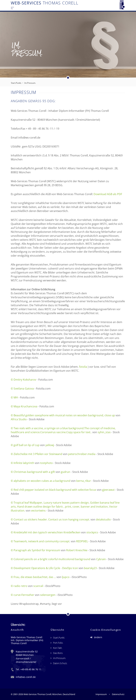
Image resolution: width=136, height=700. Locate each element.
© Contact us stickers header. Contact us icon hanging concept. (50, 519)
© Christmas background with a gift (33, 472)
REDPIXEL (82, 541)
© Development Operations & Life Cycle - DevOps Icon (44, 568)
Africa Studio (19, 419)
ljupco (65, 577)
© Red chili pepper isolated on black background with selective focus (53, 490)
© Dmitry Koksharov (23, 379)
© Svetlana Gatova (22, 388)
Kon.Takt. (57, 647)
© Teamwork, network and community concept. (40, 541)
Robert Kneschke (76, 550)
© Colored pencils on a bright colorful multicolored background (50, 559)
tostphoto (46, 463)
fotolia (83, 367)
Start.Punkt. (16, 83)
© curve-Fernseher (22, 595)
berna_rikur (83, 481)
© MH (14, 397)
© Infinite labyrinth (22, 463)
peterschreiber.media (81, 454)
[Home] (122, 5)
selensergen (47, 595)
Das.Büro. (58, 653)
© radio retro (19, 586)
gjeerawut (108, 490)
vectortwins (38, 510)
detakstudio (103, 519)
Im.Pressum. (30, 83)
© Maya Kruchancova (24, 406)
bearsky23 (90, 568)
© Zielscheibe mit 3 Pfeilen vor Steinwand (36, 454)
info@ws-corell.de (26, 677)
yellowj (49, 445)
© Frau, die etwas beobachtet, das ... (33, 577)
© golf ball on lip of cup (25, 445)
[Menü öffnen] (12, 7)
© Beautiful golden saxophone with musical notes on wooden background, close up (63, 415)
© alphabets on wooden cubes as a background (40, 481)
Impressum (101, 694)
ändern (97, 637)
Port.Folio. (58, 642)
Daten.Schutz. (60, 663)
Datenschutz (118, 694)
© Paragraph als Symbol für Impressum (35, 550)
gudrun (65, 472)
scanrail (38, 586)
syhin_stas (104, 432)
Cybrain (101, 559)
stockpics (92, 532)
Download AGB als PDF (108, 194)
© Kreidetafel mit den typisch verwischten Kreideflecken (45, 532)
